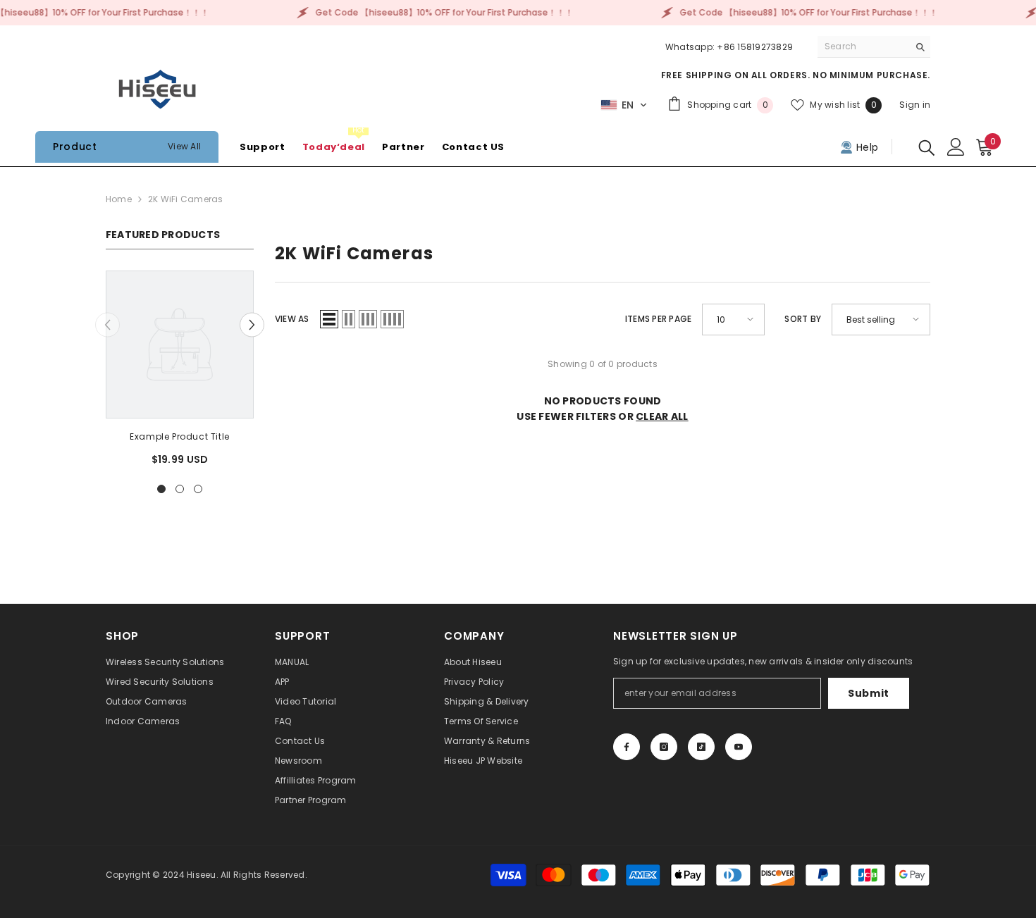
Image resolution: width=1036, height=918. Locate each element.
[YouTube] (738, 746)
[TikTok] (701, 746)
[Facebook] (626, 746)
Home (119, 199)
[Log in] (956, 147)
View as (292, 319)
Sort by (802, 319)
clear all (662, 416)
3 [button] (198, 489)
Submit (868, 693)
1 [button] (161, 489)
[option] (179, 374)
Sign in (914, 105)
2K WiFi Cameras (185, 199)
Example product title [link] (180, 436)
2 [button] (179, 489)
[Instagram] (663, 746)
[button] (624, 105)
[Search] (874, 47)
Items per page (658, 319)
